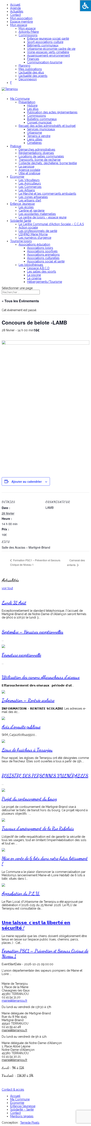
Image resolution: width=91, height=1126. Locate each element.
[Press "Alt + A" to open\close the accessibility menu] (85, 5)
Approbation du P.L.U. (21, 893)
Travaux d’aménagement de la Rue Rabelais (38, 828)
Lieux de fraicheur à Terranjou (27, 750)
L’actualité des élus (31, 72)
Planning (24, 65)
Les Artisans (27, 190)
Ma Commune (20, 98)
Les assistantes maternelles (37, 214)
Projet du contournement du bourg (29, 799)
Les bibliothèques (31, 264)
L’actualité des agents (33, 76)
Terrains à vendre (38, 136)
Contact (15, 15)
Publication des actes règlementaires (52, 112)
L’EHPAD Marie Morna (33, 234)
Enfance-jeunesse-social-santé (48, 38)
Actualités (16, 11)
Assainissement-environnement (48, 55)
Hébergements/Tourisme (44, 281)
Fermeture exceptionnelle (21, 655)
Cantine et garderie (31, 210)
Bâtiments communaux (42, 45)
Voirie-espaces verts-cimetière (48, 52)
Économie (17, 176)
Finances (33, 59)
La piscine (34, 275)
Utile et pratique (29, 173)
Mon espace (18, 25)
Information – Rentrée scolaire (28, 700)
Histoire (32, 105)
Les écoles (26, 207)
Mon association (21, 18)
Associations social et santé (46, 261)
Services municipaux (41, 129)
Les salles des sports (41, 271)
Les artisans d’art (30, 200)
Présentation (27, 102)
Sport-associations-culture (45, 42)
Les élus (33, 109)
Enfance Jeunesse (22, 203)
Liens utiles (34, 139)
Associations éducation (34, 244)
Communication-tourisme (44, 62)
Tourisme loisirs (21, 241)
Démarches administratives (37, 149)
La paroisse (26, 166)
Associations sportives (42, 251)
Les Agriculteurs (30, 183)
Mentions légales (21, 1116)
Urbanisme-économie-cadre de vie (51, 48)
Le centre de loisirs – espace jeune (42, 217)
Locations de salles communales (41, 156)
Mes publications (30, 69)
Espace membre (21, 21)
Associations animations (43, 254)
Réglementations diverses (36, 153)
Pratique (15, 146)
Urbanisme (34, 132)
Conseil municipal (39, 122)
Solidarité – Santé (22, 1109)
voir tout (7, 588)
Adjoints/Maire (29, 31)
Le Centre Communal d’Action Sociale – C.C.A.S (51, 224)
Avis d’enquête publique (21, 726)
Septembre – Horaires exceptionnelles (32, 632)
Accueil (15, 4)
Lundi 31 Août (14, 602)
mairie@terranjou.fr (14, 1000)
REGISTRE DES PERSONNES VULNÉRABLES (45, 775)
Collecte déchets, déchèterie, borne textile (48, 163)
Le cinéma (34, 278)
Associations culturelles (43, 258)
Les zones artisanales (33, 197)
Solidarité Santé (20, 220)
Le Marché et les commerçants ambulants (47, 193)
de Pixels (29, 1122)
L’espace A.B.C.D (38, 268)
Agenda (15, 8)
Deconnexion (28, 79)
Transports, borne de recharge (40, 159)
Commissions (28, 35)
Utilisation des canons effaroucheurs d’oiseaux (41, 677)
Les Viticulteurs (29, 180)
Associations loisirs (40, 248)
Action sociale (28, 227)
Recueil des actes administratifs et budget (47, 126)
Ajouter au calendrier (26, 481)
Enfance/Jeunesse (22, 1106)
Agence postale (29, 170)
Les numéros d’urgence (35, 237)
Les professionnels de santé (38, 231)
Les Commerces (30, 187)
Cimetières (34, 142)
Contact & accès (13, 1089)
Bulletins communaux (42, 119)
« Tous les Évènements (20, 300)
